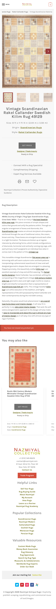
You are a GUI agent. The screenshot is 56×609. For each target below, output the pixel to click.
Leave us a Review (27, 503)
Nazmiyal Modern (27, 522)
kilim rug (40, 269)
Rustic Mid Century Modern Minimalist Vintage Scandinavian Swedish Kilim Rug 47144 (22, 393)
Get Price (27, 145)
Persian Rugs (27, 533)
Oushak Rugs (27, 528)
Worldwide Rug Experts (27, 564)
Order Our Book (27, 566)
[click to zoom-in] (27, 51)
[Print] (19, 181)
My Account (27, 497)
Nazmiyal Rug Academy (27, 506)
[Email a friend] (27, 181)
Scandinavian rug (9, 231)
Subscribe (37, 575)
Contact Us (27, 470)
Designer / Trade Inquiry (27, 151)
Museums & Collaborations (27, 561)
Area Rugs (27, 500)
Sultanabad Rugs (27, 525)
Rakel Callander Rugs (20, 12)
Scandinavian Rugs (31, 127)
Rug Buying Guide (27, 492)
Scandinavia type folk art (12, 287)
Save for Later (34, 181)
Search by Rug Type (27, 558)
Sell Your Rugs (27, 489)
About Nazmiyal (27, 494)
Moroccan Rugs (27, 530)
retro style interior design (25, 307)
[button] (48, 51)
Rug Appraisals (27, 555)
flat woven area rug (40, 257)
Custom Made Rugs (27, 546)
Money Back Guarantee (27, 549)
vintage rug (33, 252)
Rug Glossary (27, 552)
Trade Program (27, 475)
